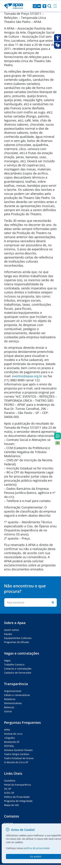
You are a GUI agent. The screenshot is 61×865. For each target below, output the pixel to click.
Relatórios (9, 699)
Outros (8, 711)
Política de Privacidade (17, 796)
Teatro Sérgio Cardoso (16, 754)
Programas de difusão (16, 642)
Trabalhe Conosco (14, 664)
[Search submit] (52, 602)
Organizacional (12, 691)
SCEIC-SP (9, 792)
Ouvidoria (9, 780)
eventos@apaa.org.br (27, 376)
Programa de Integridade (18, 801)
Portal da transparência (17, 784)
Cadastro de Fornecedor (17, 672)
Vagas (7, 660)
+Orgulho (9, 737)
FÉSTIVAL (9, 746)
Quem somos (11, 629)
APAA (7, 729)
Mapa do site (11, 805)
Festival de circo (13, 733)
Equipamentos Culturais (18, 638)
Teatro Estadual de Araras (19, 758)
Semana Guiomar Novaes (18, 750)
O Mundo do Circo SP (16, 762)
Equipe (8, 634)
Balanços (9, 707)
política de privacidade (37, 848)
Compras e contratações (18, 668)
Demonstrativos (13, 703)
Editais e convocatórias (17, 695)
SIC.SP (7, 788)
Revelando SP (11, 741)
